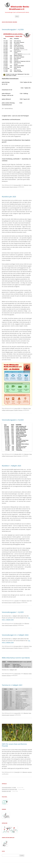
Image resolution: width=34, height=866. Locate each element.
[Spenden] (6, 818)
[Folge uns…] (5, 804)
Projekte (16, 410)
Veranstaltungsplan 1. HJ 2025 (13, 612)
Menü (17, 16)
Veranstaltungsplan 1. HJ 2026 (13, 29)
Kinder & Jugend (5, 187)
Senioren (15, 187)
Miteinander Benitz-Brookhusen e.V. (19, 7)
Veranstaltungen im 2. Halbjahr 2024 (15, 635)
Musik (11, 187)
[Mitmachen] (10, 832)
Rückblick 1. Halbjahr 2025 (11, 466)
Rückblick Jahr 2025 (9, 197)
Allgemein (26, 185)
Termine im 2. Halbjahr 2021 (12, 685)
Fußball (3, 410)
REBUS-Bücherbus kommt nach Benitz (16, 658)
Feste (30, 185)
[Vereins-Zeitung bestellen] (5, 846)
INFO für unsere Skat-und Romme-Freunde (14, 745)
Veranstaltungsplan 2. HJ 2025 (13, 420)
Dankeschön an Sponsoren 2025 (9, 789)
